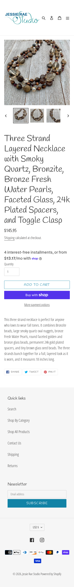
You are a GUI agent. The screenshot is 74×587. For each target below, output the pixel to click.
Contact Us (14, 443)
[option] (21, 115)
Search (12, 409)
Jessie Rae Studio (31, 574)
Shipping (9, 237)
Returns (12, 465)
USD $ (36, 527)
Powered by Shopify (51, 574)
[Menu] (68, 17)
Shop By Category (19, 420)
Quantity (8, 264)
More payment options (37, 304)
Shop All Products (19, 431)
